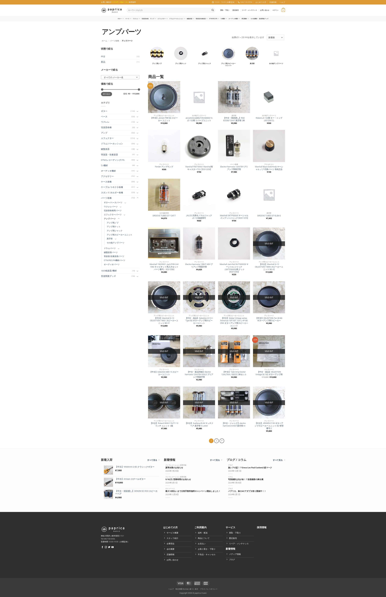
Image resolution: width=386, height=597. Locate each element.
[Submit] (212, 10)
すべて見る (152, 460)
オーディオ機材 (233, 18)
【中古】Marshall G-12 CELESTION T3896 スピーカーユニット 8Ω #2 (269, 267)
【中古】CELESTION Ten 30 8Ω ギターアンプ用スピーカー (269, 319)
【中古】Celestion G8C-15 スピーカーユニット (164, 373)
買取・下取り (224, 10)
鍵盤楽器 (189, 18)
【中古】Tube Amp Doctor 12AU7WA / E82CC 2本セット (234, 373)
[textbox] (119, 77)
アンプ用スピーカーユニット (119, 235)
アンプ (152, 18)
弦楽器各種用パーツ (113, 210)
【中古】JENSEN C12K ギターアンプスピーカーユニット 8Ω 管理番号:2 (269, 425)
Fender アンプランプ (164, 167)
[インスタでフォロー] (106, 547)
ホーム (104, 41)
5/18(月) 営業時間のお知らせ (178, 479)
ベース (127, 18)
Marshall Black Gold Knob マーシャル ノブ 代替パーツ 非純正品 (269, 168)
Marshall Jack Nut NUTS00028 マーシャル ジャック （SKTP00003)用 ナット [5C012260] (234, 268)
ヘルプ (282, 2)
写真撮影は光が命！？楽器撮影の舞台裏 (245, 479)
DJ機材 (223, 18)
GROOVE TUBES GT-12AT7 (164, 216)
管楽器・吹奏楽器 (109, 154)
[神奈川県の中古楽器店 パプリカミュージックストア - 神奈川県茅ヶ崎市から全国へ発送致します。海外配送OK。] (111, 10)
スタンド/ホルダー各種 (112, 192)
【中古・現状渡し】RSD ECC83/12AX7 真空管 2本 (234, 119)
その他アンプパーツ (115, 243)
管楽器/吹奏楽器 (201, 18)
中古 (103, 56)
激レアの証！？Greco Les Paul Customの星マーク (250, 467)
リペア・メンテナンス (249, 10)
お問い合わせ (264, 10)
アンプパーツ (110, 219)
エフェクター (162, 18)
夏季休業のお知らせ (174, 467)
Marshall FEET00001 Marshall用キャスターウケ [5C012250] (199, 168)
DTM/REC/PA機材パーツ (114, 260)
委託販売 (236, 10)
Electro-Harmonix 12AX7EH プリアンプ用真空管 (234, 168)
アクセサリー (107, 176)
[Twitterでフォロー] (109, 547)
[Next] (222, 440)
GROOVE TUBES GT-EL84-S (269, 216)
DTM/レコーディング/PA (113, 160)
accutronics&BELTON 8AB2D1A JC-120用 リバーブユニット (199, 119)
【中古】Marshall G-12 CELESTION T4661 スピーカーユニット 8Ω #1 (164, 320)
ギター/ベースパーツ (113, 202)
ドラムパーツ (110, 248)
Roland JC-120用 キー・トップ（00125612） (269, 119)
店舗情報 (273, 2)
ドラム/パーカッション (176, 18)
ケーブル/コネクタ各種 (112, 187)
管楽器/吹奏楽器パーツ (114, 256)
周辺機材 (244, 18)
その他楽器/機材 (109, 270)
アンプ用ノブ (113, 223)
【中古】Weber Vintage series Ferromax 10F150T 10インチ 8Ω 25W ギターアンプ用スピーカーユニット (234, 322)
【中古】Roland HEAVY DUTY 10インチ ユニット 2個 (164, 424)
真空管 (110, 239)
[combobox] (120, 77)
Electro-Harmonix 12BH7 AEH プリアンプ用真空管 (199, 265)
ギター (120, 18)
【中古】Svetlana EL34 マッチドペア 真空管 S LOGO (199, 424)
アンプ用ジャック (114, 231)
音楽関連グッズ (263, 18)
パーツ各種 (114, 41)
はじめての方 (260, 2)
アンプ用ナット (113, 226)
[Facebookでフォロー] (102, 547)
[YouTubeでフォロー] (112, 547)
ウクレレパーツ (111, 206)
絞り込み (106, 94)
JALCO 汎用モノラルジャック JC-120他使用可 (199, 216)
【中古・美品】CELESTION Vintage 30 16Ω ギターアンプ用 (269, 373)
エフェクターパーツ (113, 214)
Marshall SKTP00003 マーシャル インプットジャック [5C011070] (234, 216)
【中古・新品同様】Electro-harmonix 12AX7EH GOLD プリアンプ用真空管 (199, 374)
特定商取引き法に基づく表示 (187, 589)
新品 (103, 62)
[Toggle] (137, 111)
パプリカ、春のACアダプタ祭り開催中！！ (247, 491)
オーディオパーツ (112, 264)
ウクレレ (135, 18)
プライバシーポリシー (209, 589)
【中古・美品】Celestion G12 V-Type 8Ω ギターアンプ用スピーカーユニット (199, 320)
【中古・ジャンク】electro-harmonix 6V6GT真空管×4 (234, 424)
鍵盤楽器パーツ (111, 252)
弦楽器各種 (145, 18)
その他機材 (254, 18)
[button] (275, 10)
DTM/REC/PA (213, 18)
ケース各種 (106, 181)
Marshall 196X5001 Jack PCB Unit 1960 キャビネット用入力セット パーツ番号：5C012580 (164, 267)
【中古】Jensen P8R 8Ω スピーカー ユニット (164, 119)
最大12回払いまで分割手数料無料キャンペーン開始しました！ (192, 491)
